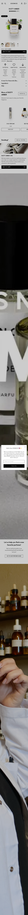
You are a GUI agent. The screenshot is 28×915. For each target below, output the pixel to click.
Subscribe (14, 466)
